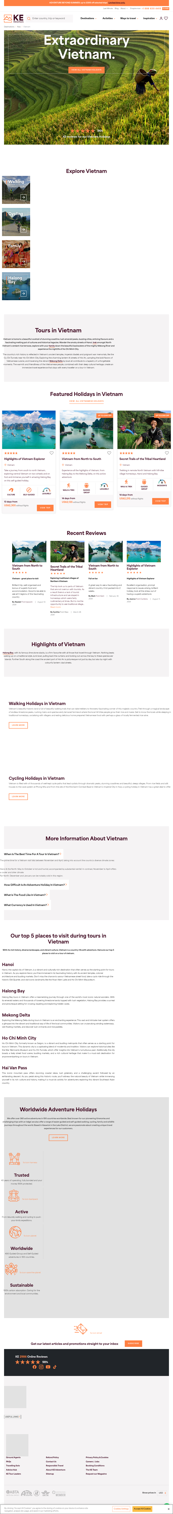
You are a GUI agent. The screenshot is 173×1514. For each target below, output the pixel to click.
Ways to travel (128, 19)
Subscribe (133, 1343)
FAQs (8, 1462)
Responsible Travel (54, 1466)
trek (95, 343)
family (52, 346)
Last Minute (108, 8)
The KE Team (92, 1470)
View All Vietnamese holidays (86, 401)
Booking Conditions (95, 1466)
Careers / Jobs (92, 1462)
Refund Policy (52, 1458)
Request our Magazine (96, 1474)
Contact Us (51, 1462)
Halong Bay (8, 653)
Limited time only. (116, 3)
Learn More (18, 725)
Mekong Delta (56, 361)
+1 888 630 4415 (151, 9)
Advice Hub (11, 1470)
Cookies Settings (121, 1509)
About (123, 8)
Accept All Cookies (142, 1509)
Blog (117, 8)
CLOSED (166, 8)
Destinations (87, 19)
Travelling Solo (13, 1466)
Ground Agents (13, 1458)
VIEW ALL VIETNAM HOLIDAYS (86, 70)
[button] (166, 18)
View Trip (45, 508)
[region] (86, 1509)
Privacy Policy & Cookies (97, 1458)
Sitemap (50, 1474)
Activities (108, 19)
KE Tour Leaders (13, 1474)
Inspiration (149, 19)
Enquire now (135, 8)
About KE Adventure (55, 1470)
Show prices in (149, 1493)
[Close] (169, 1509)
